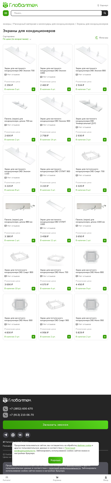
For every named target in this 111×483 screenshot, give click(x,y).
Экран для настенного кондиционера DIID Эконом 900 (55, 120)
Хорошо (55, 460)
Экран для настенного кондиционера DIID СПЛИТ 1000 (53, 222)
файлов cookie (84, 445)
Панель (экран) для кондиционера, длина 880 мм (18, 221)
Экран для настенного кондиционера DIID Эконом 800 (91, 69)
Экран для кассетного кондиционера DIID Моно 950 (90, 319)
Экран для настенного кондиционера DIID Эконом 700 (19, 69)
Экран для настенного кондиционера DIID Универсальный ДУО (86, 121)
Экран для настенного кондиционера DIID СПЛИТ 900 (55, 170)
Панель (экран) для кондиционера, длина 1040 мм (90, 221)
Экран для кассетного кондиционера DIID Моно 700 (54, 271)
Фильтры (103, 37)
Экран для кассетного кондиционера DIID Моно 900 (18, 319)
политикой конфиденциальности (65, 468)
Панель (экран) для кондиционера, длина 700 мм (18, 120)
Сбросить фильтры (99, 43)
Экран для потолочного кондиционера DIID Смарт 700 (90, 170)
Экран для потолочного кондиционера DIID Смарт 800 (18, 271)
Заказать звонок (55, 425)
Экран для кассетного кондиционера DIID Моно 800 (90, 271)
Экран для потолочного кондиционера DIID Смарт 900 (54, 319)
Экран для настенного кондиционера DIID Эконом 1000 (53, 70)
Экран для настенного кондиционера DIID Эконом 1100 (17, 171)
